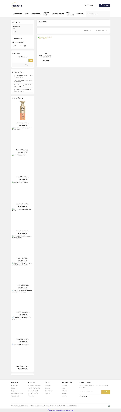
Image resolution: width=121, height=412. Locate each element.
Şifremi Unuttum (49, 391)
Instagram (64, 391)
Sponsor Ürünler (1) (20, 46)
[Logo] (16, 5)
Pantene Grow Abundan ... (23, 123)
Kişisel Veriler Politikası (34, 388)
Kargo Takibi (14, 391)
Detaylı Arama (28, 65)
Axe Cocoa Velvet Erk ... (22, 204)
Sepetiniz (47, 393)
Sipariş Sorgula (15, 396)
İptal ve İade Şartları (33, 393)
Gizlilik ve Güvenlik (33, 391)
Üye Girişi (47, 388)
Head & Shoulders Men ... (22, 312)
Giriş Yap (91, 5)
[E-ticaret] (60, 410)
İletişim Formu (31, 396)
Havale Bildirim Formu (17, 393)
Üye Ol (86, 5)
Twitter (63, 388)
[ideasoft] (51, 410)
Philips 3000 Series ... (22, 258)
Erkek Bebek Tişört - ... (23, 177)
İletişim (13, 388)
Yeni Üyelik (47, 385)
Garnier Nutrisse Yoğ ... (23, 285)
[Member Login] (82, 5)
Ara (31, 60)
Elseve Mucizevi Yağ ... (23, 339)
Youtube (64, 393)
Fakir (45, 53)
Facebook (64, 385)
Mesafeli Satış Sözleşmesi (35, 385)
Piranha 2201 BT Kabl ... (22, 150)
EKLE (105, 392)
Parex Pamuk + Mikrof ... (22, 366)
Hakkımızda (14, 385)
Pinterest (64, 396)
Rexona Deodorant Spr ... (22, 231)
